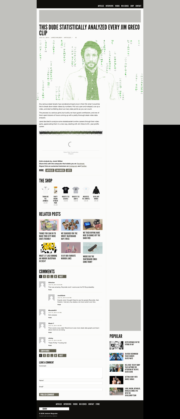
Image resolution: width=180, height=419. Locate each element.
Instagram (73, 166)
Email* (41, 387)
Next (61, 276)
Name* (41, 380)
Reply (50, 289)
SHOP (132, 6)
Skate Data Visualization (70, 152)
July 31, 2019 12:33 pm (64, 297)
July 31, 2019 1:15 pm (55, 312)
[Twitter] (126, 2)
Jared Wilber (56, 37)
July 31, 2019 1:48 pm (55, 325)
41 (75, 37)
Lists (69, 170)
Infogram (71, 154)
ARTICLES (101, 6)
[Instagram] (129, 2)
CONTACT (138, 6)
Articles (49, 170)
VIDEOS (117, 6)
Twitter (84, 166)
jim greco (60, 170)
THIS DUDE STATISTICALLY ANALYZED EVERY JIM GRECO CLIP (89, 30)
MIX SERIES (125, 6)
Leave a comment (46, 362)
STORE (98, 404)
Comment (42, 366)
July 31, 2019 (44, 37)
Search (40, 408)
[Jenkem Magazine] (54, 4)
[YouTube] (134, 2)
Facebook (80, 164)
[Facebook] (123, 2)
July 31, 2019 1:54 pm (55, 340)
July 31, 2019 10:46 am (55, 284)
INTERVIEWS (109, 6)
